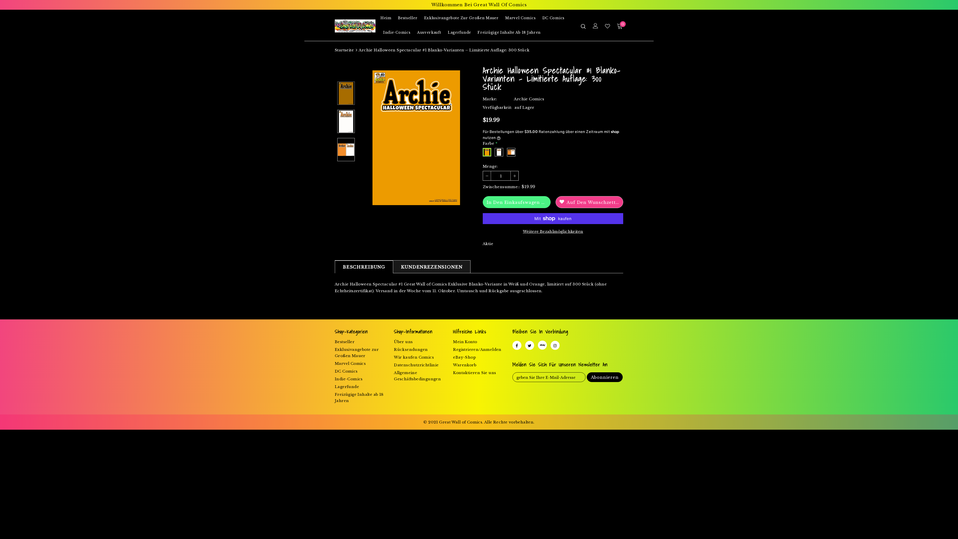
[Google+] (542, 345)
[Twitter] (529, 345)
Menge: (490, 166)
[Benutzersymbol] (595, 25)
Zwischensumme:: (501, 186)
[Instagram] (555, 345)
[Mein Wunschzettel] (607, 26)
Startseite (344, 50)
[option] (416, 137)
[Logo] (355, 25)
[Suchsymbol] (583, 26)
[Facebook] (516, 345)
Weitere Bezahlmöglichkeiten (553, 231)
